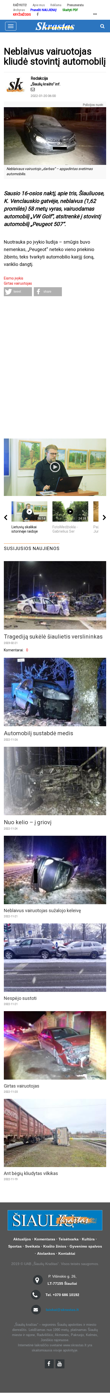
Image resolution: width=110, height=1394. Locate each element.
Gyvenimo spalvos (86, 1246)
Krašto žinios (54, 1246)
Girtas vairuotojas (18, 283)
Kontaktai (66, 1253)
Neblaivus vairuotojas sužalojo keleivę (42, 910)
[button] (18, 291)
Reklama (55, 5)
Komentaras (44, 1239)
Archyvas (19, 10)
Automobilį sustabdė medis (38, 733)
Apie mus (38, 5)
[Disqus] (55, 368)
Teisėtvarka (69, 1239)
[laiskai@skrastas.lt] (33, 89)
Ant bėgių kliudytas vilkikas (31, 1173)
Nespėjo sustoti (20, 998)
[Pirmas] (55, 26)
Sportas (15, 1246)
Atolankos (46, 1253)
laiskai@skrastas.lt (62, 1310)
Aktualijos (22, 1239)
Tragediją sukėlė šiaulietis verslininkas (53, 636)
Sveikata (32, 1246)
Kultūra (88, 1239)
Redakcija (39, 78)
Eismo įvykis (13, 278)
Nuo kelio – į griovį (27, 822)
